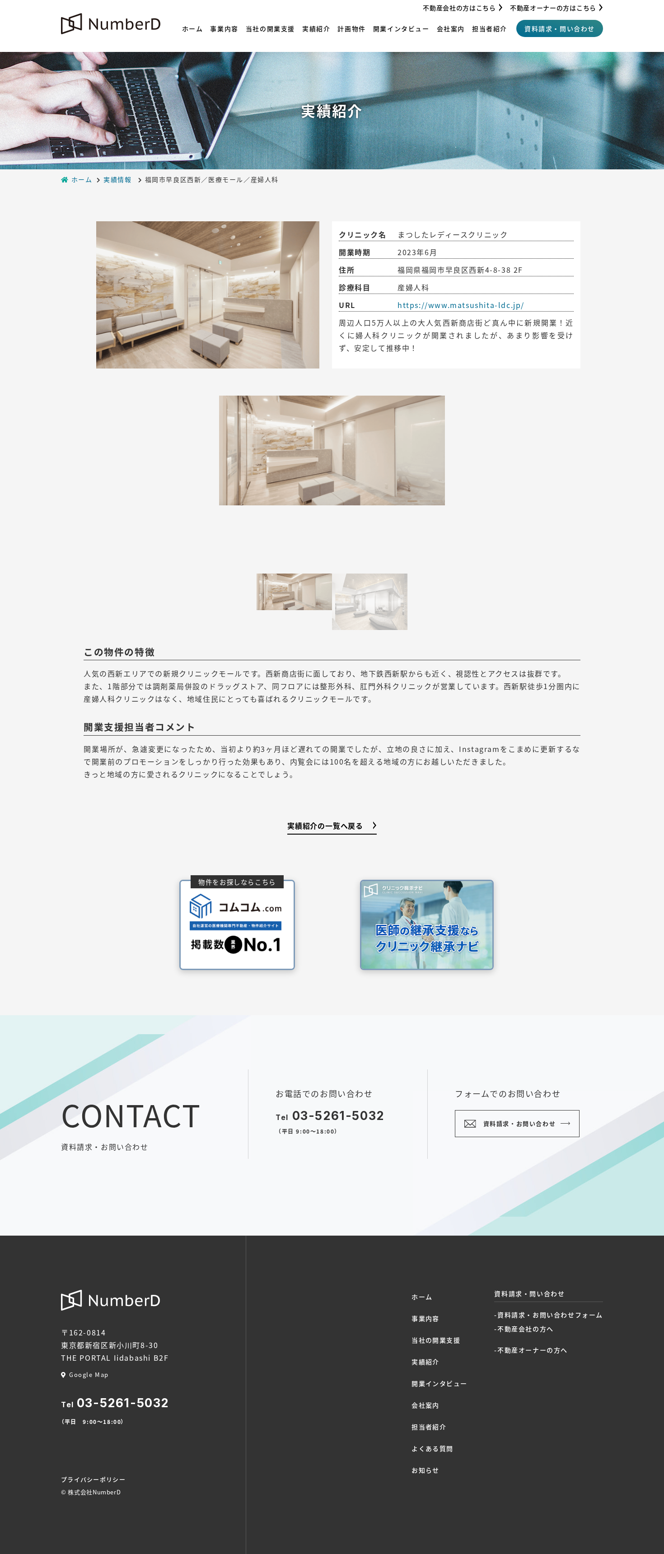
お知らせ (425, 1470)
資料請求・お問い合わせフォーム (550, 1314)
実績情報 (117, 179)
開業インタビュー (401, 28)
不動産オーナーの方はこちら (553, 7)
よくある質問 (432, 1448)
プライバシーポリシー (93, 1479)
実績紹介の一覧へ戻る (325, 825)
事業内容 (224, 28)
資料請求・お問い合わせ (519, 1123)
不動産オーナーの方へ (532, 1349)
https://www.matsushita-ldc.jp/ (460, 304)
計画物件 (351, 28)
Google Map (89, 1374)
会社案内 (451, 28)
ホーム (192, 28)
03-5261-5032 (338, 1116)
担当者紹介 (489, 28)
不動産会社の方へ (525, 1328)
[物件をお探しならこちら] (237, 923)
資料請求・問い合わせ (559, 28)
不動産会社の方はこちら (459, 7)
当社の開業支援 (270, 28)
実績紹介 (316, 28)
